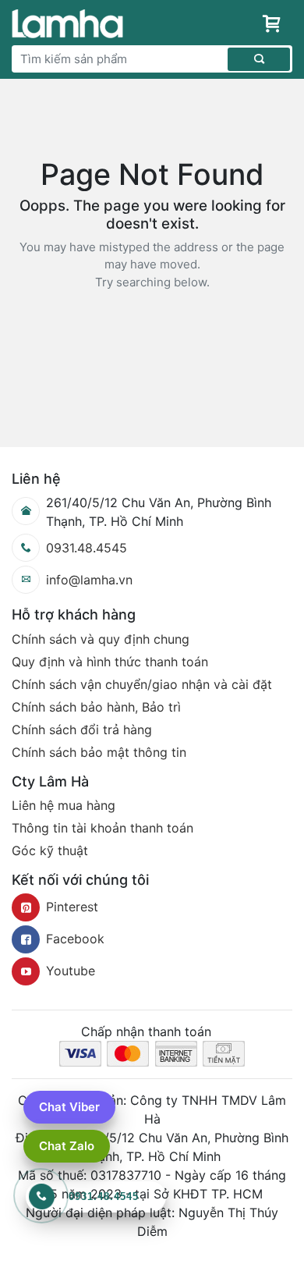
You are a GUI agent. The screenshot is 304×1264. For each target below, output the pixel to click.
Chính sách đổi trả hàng (82, 729)
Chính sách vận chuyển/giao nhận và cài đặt (142, 684)
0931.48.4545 (86, 548)
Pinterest (72, 906)
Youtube (70, 970)
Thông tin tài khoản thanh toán (102, 828)
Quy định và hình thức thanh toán (110, 661)
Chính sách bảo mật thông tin (99, 752)
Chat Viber (69, 1106)
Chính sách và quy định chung (100, 639)
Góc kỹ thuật (50, 850)
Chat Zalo (66, 1145)
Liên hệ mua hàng (63, 805)
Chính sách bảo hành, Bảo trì (96, 707)
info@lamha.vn (89, 580)
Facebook (75, 938)
